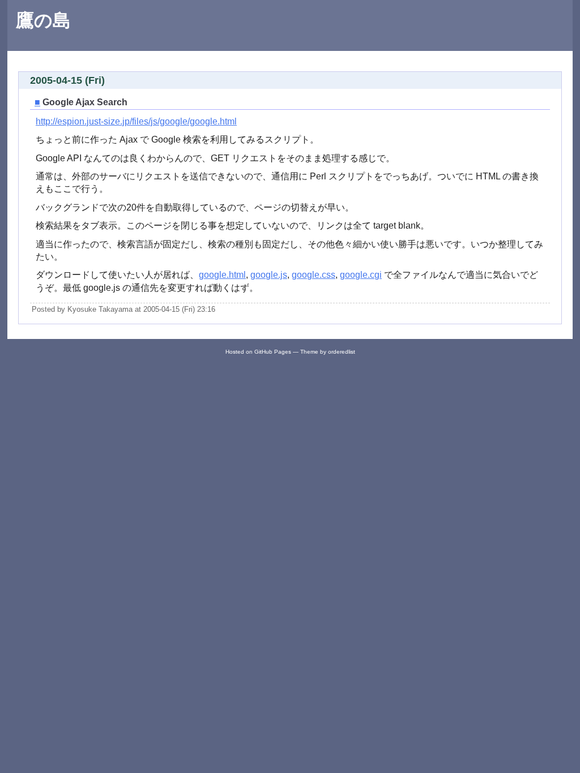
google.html (222, 275)
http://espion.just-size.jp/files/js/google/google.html (136, 121)
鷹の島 (43, 20)
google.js (268, 275)
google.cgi (361, 275)
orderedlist (341, 352)
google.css (313, 275)
